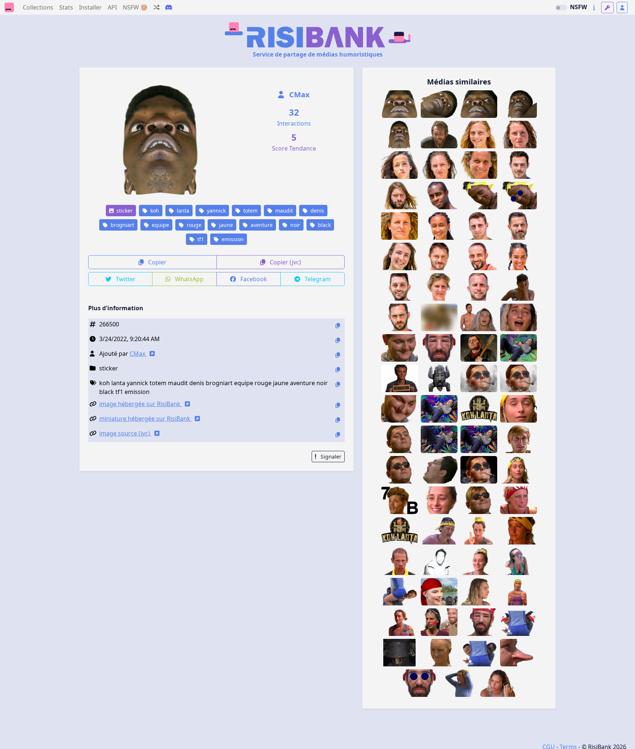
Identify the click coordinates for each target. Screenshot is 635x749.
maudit (283, 210)
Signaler (330, 456)
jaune (225, 224)
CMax (298, 94)
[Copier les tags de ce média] (337, 384)
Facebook (253, 279)
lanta (182, 210)
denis (316, 210)
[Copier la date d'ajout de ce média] (337, 340)
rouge (193, 224)
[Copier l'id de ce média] (337, 325)
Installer (90, 7)
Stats (66, 7)
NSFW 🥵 (135, 7)
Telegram (317, 279)
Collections (38, 7)
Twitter (125, 279)
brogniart (121, 224)
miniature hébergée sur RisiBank (145, 419)
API (112, 7)
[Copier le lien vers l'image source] (337, 434)
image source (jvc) (125, 433)
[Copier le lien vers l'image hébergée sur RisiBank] (337, 405)
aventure (261, 224)
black (323, 224)
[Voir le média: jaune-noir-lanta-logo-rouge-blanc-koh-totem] (478, 409)
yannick (215, 210)
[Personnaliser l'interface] (607, 7)
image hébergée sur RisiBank (140, 404)
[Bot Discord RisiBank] (168, 7)
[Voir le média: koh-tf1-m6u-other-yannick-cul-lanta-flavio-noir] (478, 652)
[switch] (561, 8)
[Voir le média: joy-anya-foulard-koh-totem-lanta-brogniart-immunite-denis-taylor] (439, 591)
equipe (159, 224)
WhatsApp (188, 279)
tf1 (200, 239)
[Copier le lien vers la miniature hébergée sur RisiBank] (337, 420)
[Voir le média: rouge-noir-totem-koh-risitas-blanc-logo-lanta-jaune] (399, 530)
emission (232, 239)
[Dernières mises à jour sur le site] (594, 7)
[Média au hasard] (156, 7)
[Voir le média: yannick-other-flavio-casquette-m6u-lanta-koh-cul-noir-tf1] (518, 622)
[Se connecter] (622, 7)
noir (294, 224)
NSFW (578, 7)
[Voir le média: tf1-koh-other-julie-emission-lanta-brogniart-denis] (439, 530)
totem (250, 210)
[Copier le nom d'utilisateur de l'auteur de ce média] (337, 355)
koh (154, 210)
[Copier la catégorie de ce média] (337, 369)
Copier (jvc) (284, 262)
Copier (156, 262)
